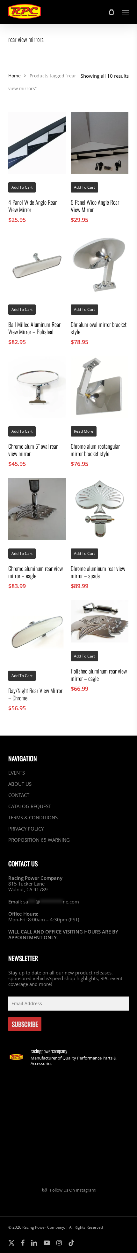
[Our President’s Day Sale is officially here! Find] (37, 1126)
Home (14, 76)
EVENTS (16, 773)
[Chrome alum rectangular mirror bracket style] (99, 387)
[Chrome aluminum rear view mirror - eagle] (37, 509)
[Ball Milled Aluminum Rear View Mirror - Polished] (37, 265)
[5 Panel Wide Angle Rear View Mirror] (99, 143)
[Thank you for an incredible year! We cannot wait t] (99, 1162)
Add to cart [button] (21, 187)
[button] (125, 12)
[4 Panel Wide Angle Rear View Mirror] (37, 143)
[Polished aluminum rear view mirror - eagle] (99, 621)
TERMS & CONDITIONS (33, 817)
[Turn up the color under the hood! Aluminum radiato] (37, 1162)
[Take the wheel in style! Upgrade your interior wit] (99, 1090)
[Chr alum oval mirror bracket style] (99, 265)
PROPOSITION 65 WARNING (39, 840)
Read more (83, 431)
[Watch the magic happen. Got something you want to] (37, 1090)
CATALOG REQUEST (29, 806)
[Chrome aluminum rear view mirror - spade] (99, 509)
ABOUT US (20, 784)
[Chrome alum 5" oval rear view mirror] (37, 387)
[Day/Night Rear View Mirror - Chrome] (37, 631)
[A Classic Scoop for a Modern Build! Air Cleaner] (99, 1126)
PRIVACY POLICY (26, 828)
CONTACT (18, 795)
